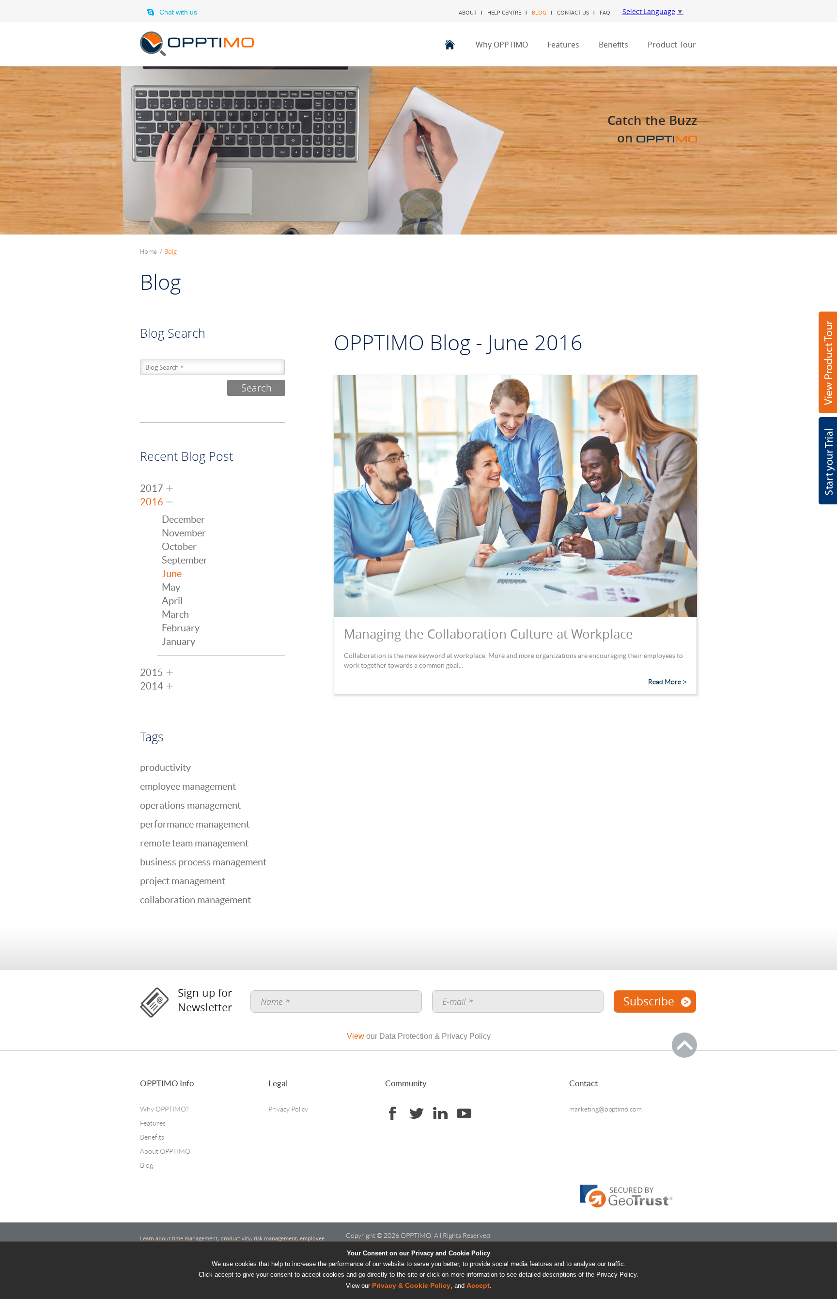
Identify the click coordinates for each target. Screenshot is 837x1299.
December (183, 519)
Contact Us (573, 12)
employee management (188, 786)
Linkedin (440, 1113)
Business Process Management (203, 862)
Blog (539, 12)
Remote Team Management (194, 843)
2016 (151, 502)
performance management (194, 824)
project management (182, 881)
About (468, 12)
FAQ (605, 12)
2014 (151, 686)
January (178, 641)
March (175, 614)
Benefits (613, 44)
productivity (165, 767)
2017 (151, 488)
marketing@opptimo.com (605, 1109)
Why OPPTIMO (502, 44)
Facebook (392, 1113)
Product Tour (672, 44)
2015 (151, 672)
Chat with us (178, 12)
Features (563, 44)
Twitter (416, 1113)
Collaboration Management (195, 899)
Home (151, 251)
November (184, 533)
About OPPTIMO (165, 1151)
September (184, 560)
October (179, 546)
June (172, 573)
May (171, 587)
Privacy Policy (288, 1109)
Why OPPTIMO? (164, 1109)
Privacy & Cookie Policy (411, 1285)
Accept (478, 1285)
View (355, 1036)
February (181, 628)
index (449, 44)
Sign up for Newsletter (205, 1000)
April (172, 600)
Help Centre (504, 12)
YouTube (463, 1113)
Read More (664, 682)
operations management (190, 805)
